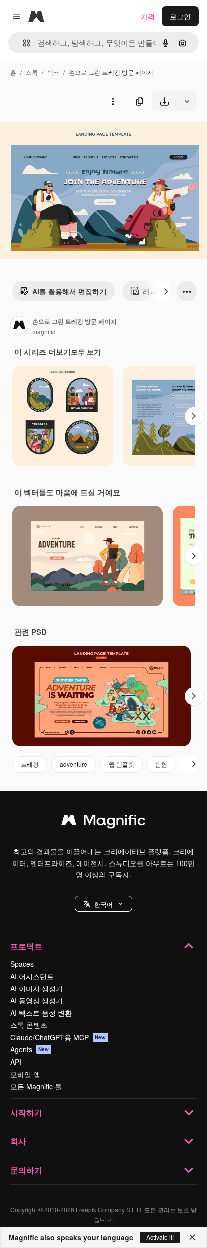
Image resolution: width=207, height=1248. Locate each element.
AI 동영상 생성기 (36, 1000)
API (15, 1062)
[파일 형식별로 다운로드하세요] (187, 101)
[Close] (192, 1237)
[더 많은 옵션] (112, 101)
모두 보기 (86, 352)
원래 (57, 134)
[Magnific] (103, 822)
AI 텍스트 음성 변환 (41, 1013)
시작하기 (26, 1112)
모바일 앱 (25, 1074)
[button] (103, 904)
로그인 (180, 16)
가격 (148, 16)
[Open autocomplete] (22, 43)
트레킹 (30, 764)
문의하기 (26, 1170)
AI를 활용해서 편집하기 (69, 291)
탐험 (161, 764)
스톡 (32, 72)
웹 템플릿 (121, 764)
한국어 (103, 904)
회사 (18, 1141)
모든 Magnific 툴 (36, 1086)
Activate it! (160, 1237)
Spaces (22, 963)
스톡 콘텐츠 (28, 1025)
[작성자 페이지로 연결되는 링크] (19, 326)
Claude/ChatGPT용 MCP (58, 1037)
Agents (29, 1049)
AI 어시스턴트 (32, 976)
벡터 (53, 72)
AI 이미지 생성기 (36, 988)
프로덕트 (26, 946)
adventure (73, 764)
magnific (43, 331)
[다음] (166, 291)
